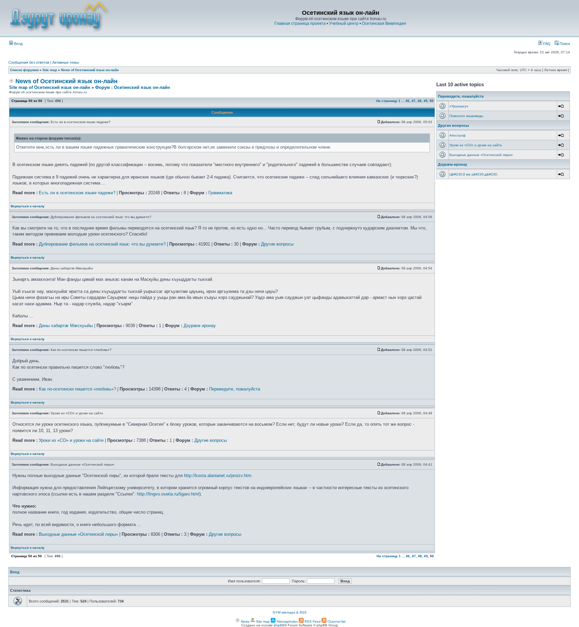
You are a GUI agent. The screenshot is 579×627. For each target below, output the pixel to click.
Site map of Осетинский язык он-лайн (49, 87)
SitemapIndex (286, 621)
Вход (17, 44)
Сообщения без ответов (28, 62)
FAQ (546, 44)
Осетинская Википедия (384, 23)
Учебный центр (344, 23)
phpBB (279, 625)
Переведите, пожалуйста (234, 388)
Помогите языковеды (466, 116)
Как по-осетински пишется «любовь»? (77, 388)
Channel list (335, 621)
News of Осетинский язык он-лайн (90, 70)
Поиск (564, 44)
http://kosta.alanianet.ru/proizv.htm (217, 475)
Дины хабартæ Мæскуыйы (66, 325)
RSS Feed (312, 621)
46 (407, 101)
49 (426, 101)
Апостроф (457, 135)
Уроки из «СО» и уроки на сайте (71, 440)
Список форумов (24, 70)
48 (419, 101)
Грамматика (220, 192)
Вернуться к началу (28, 206)
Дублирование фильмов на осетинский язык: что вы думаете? (102, 244)
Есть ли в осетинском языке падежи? (77, 192)
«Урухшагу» (458, 106)
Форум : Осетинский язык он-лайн (132, 87)
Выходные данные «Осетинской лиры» (78, 534)
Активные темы (65, 62)
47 (413, 101)
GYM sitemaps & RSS (290, 612)
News (244, 621)
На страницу (386, 101)
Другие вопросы (277, 244)
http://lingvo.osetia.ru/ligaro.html (168, 494)
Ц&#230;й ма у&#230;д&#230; (473, 174)
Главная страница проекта (300, 23)
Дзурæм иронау (200, 325)
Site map (50, 70)
